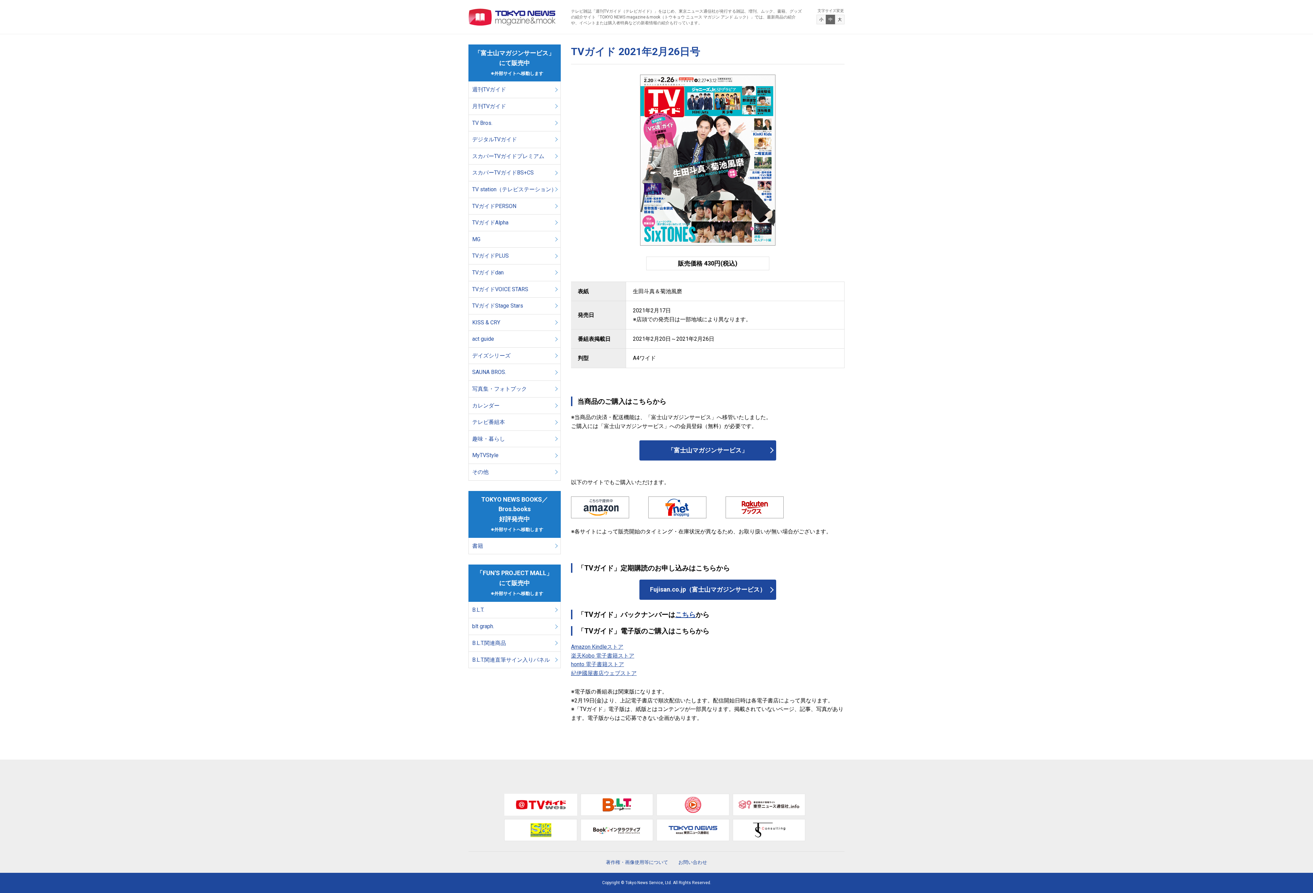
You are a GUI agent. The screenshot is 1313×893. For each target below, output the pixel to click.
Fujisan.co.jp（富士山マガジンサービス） (708, 589)
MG (476, 239)
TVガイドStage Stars (497, 305)
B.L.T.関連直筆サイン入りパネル (511, 660)
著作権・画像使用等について (637, 862)
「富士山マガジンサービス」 (708, 450)
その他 (480, 472)
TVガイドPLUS (490, 256)
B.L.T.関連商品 (489, 643)
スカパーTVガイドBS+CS (503, 172)
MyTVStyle (485, 455)
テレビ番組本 (488, 422)
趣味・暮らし (488, 439)
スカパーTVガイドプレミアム (508, 156)
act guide (483, 339)
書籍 (477, 546)
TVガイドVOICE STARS (500, 289)
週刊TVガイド (489, 89)
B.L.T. (478, 610)
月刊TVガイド (489, 106)
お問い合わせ (692, 862)
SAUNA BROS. (489, 372)
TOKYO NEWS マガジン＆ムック (512, 17)
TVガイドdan (488, 272)
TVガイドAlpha (490, 222)
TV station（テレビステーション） (514, 189)
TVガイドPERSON (494, 206)
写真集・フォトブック (499, 389)
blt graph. (483, 626)
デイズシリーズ (491, 355)
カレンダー (486, 405)
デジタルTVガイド (494, 139)
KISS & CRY (486, 322)
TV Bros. (482, 123)
